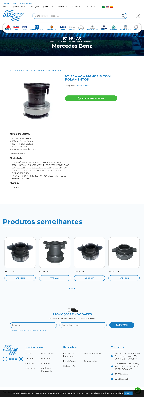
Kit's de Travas (69, 361)
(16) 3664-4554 (9, 3)
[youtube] (21, 359)
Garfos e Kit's (69, 366)
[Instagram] (10, 359)
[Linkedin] (15, 359)
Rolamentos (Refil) (92, 353)
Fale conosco (91, 7)
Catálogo (61, 7)
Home (6, 7)
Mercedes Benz (72, 46)
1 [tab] (69, 288)
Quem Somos (18, 7)
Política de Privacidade (37, 330)
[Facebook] (5, 359)
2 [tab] (72, 288)
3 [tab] (74, 288)
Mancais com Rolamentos (80, 42)
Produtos (75, 7)
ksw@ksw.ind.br (25, 3)
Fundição (34, 7)
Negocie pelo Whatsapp (93, 98)
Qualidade (47, 7)
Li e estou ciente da (29, 330)
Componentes (90, 361)
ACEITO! (128, 393)
